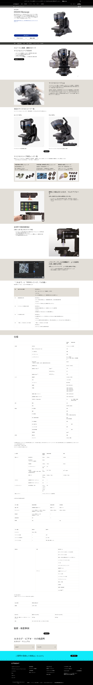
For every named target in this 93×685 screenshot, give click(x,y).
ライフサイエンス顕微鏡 (32, 668)
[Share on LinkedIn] (80, 6)
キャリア (13, 677)
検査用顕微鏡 (31, 666)
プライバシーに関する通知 (34, 682)
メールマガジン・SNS (67, 666)
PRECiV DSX (19, 43)
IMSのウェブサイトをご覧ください (69, 674)
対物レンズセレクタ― (32, 672)
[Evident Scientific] (16, 4)
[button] (63, 25)
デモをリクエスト (20, 38)
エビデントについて (16, 666)
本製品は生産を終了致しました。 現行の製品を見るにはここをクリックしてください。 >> (26, 21)
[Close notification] (80, 1)
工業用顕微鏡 (31, 670)
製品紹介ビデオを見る (19, 59)
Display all (46, 151)
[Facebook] (78, 670)
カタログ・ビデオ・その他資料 (38, 43)
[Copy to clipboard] (78, 6)
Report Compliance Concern (48, 682)
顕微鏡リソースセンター (50, 668)
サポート (13, 675)
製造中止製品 (48, 674)
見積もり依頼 (32, 38)
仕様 (24, 43)
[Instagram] (77, 670)
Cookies (41, 682)
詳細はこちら (64, 1)
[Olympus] (79, 4)
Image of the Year (49, 666)
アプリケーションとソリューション (19, 669)
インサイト (14, 671)
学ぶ (12, 673)
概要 (14, 43)
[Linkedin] (79, 670)
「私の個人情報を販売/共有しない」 (59, 682)
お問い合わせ (26, 35)
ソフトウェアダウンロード (50, 672)
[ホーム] (13, 6)
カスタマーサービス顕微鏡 (50, 670)
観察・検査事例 (29, 43)
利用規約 (28, 682)
